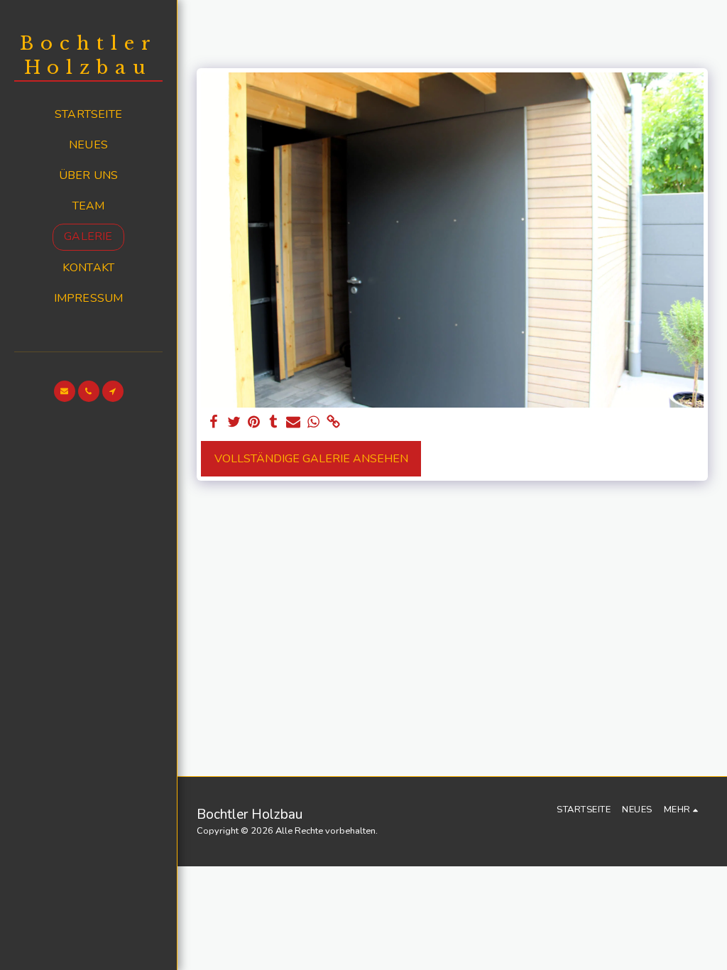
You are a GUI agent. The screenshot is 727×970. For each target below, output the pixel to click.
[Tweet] (233, 422)
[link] (333, 422)
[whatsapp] (313, 422)
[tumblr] (273, 422)
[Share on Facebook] (214, 422)
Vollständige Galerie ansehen (311, 459)
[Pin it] (253, 422)
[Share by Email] (293, 422)
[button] (64, 391)
